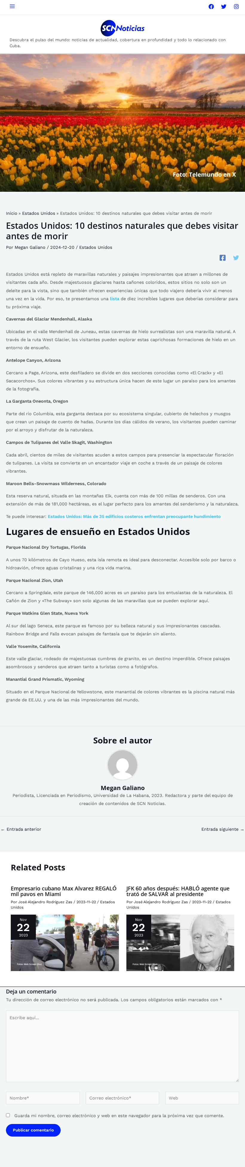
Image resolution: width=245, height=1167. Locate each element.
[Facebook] (211, 6)
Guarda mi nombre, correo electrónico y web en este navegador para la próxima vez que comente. (119, 1115)
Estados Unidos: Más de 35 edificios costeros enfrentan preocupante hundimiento (134, 516)
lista (114, 298)
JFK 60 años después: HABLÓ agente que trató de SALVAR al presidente (177, 891)
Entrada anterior (21, 829)
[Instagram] (236, 6)
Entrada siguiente (222, 829)
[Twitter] (223, 6)
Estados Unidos (95, 247)
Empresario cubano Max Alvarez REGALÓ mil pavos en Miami (64, 891)
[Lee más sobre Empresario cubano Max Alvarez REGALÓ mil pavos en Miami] (65, 942)
